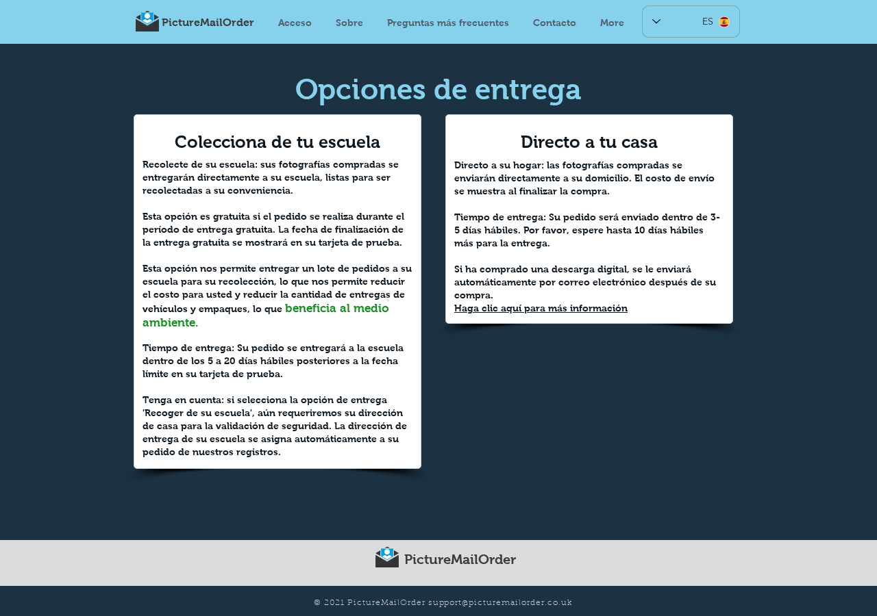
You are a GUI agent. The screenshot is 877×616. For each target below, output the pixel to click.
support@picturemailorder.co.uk (500, 603)
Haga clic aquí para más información (541, 308)
